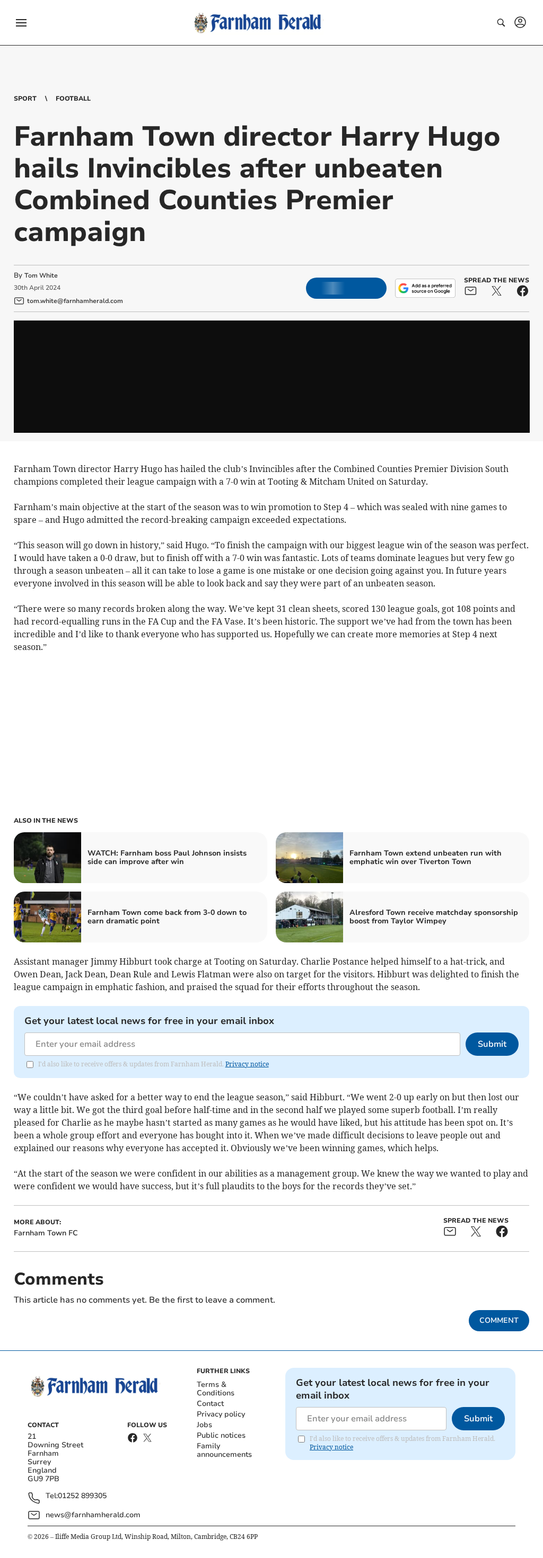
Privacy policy (221, 1414)
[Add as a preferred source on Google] (425, 288)
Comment (499, 1320)
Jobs (204, 1425)
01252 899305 (82, 1496)
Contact (210, 1404)
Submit (492, 1044)
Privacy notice (247, 1064)
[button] (21, 22)
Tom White (41, 275)
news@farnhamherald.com (93, 1515)
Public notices (221, 1435)
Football (73, 98)
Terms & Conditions (215, 1388)
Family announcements (224, 1450)
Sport (25, 98)
